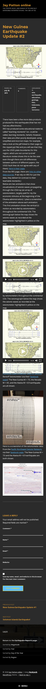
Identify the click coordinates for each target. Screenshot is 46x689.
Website (6, 562)
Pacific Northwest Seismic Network (26, 449)
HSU (33, 102)
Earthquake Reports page (26, 640)
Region (14, 657)
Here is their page (17, 168)
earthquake (36, 95)
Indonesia (36, 105)
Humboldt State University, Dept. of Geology (22, 373)
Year (13, 649)
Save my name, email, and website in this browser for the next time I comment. (22, 578)
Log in (5, 631)
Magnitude (15, 644)
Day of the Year (17, 653)
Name (5, 540)
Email (5, 551)
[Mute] (36, 279)
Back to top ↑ (24, 675)
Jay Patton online (17, 5)
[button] (23, 270)
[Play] (6, 279)
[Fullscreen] (40, 279)
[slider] (21, 279)
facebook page (17, 452)
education (36, 97)
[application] (23, 270)
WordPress (7, 675)
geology (35, 100)
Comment (7, 528)
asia (33, 92)
